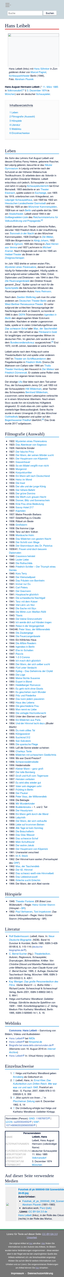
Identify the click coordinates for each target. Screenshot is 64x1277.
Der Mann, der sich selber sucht (33, 664)
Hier (43, 1243)
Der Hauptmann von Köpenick (32, 458)
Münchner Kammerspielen (42, 206)
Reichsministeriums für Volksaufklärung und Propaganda (31, 218)
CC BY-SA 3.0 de (38, 1211)
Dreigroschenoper (14, 257)
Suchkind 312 (23, 737)
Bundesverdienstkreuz (22, 342)
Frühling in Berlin (24, 789)
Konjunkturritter (24, 472)
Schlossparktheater (19, 75)
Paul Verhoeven (24, 911)
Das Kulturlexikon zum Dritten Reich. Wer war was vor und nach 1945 (35, 1083)
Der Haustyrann (24, 810)
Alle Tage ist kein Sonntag (29, 828)
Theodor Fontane (25, 901)
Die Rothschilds (24, 563)
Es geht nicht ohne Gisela (29, 688)
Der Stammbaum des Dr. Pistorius (34, 545)
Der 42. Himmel (24, 869)
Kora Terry (21, 573)
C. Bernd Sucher (18, 953)
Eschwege (40, 192)
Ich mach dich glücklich (28, 660)
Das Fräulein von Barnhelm (30, 580)
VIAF (36, 1121)
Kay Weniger (16, 981)
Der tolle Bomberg (25, 772)
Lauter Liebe (22, 559)
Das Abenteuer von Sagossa (31, 444)
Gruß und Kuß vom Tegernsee (32, 775)
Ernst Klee (39, 1080)
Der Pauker (22, 793)
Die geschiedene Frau (27, 706)
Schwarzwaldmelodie (27, 761)
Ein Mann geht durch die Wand (32, 814)
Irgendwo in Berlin (25, 646)
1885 (55, 86)
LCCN (9, 1121)
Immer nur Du (23, 584)
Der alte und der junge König (31, 486)
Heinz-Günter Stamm (43, 904)
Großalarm (21, 524)
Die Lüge (20, 674)
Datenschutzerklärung (40, 1273)
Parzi (42, 1208)
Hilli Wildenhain (33, 388)
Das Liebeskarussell (26, 876)
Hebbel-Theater (13, 254)
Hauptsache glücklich (27, 594)
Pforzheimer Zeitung (24, 1101)
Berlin (28, 210)
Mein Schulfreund (25, 841)
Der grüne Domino (25, 493)
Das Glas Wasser (25, 834)
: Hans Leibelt (23, 1030)
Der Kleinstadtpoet (25, 577)
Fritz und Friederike (26, 695)
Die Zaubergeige (24, 632)
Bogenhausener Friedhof (18, 420)
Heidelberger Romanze (28, 685)
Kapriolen (21, 510)
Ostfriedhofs (11, 416)
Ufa (20, 381)
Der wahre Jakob (25, 845)
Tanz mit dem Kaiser (27, 601)
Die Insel (20, 483)
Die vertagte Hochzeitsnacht (31, 713)
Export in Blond (24, 681)
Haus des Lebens (25, 702)
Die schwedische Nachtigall (30, 597)
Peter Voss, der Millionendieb (34, 629)
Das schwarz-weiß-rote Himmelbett (35, 873)
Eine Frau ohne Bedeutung (30, 503)
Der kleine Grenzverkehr (29, 618)
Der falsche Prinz (25, 451)
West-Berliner (12, 304)
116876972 (42, 1118)
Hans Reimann (43, 291)
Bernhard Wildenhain (36, 392)
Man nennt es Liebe (26, 709)
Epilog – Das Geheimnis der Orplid (34, 671)
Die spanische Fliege (27, 744)
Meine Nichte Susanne (28, 678)
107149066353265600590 (19, 1125)
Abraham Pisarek (24, 79)
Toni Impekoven (42, 911)
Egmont (18, 243)
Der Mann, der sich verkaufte (31, 820)
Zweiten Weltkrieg (26, 297)
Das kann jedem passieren (30, 698)
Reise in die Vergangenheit (30, 625)
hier (30, 1243)
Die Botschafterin (25, 831)
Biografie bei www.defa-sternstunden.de (30, 1045)
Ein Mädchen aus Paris (28, 719)
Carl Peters (22, 587)
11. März (47, 86)
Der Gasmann (23, 591)
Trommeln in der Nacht (22, 233)
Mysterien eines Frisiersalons (20, 267)
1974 (44, 90)
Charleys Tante (24, 751)
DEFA (22, 314)
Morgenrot (21, 469)
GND (32, 1118)
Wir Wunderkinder (25, 803)
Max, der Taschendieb (45, 328)
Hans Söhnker (41, 68)
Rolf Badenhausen (19, 936)
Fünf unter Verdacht (26, 667)
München (10, 94)
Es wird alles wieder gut (28, 782)
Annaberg (18, 1076)
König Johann (41, 240)
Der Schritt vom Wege (27, 542)
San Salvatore (23, 740)
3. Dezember (34, 90)
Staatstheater (16, 213)
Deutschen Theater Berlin (32, 300)
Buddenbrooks (23, 807)
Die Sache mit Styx (26, 608)
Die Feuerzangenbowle (17, 280)
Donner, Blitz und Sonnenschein (33, 500)
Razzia (19, 653)
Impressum (17, 1273)
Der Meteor (48, 369)
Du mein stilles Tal (25, 730)
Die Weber (47, 236)
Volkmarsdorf (14, 90)
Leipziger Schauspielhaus (18, 199)
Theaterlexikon (42, 953)
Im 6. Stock (22, 855)
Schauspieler (43, 94)
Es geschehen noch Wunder (31, 692)
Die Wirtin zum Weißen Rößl (31, 611)
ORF (16, 862)
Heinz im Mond (24, 479)
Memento (15, 1048)
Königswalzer (23, 733)
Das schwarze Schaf (16, 328)
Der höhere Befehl (25, 490)
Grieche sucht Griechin (28, 880)
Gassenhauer (23, 462)
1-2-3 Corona (23, 657)
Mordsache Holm (25, 535)
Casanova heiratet (25, 556)
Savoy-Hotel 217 (24, 507)
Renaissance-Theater (31, 304)
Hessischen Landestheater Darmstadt (25, 203)
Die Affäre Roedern (26, 643)
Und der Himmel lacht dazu (30, 723)
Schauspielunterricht (38, 185)
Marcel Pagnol (38, 72)
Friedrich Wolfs (34, 362)
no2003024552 (21, 1121)
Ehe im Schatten (24, 650)
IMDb (32, 1038)
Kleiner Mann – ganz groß (29, 768)
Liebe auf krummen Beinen (30, 824)
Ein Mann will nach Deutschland (33, 475)
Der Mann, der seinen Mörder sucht (35, 455)
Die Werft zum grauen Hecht (31, 496)
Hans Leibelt (15, 1038)
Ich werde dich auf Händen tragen (34, 622)
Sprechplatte (11, 287)
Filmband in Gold (48, 332)
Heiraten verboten (25, 779)
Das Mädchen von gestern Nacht (33, 538)
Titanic (19, 615)
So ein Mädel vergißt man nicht (32, 465)
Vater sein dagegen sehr (29, 786)
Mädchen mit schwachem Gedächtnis (36, 754)
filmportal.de (35, 1041)
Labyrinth (20, 817)
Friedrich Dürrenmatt (16, 372)
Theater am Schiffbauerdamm (30, 358)
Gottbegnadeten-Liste (16, 217)
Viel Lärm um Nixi (25, 604)
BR (23, 908)
